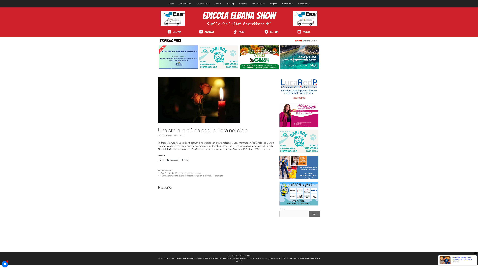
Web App (230, 3)
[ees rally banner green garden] (259, 57)
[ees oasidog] (298, 141)
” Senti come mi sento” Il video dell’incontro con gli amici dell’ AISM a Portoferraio (192, 176)
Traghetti (273, 3)
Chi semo (243, 3)
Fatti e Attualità (185, 3)
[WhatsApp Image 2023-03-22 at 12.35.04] (298, 89)
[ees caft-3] (178, 57)
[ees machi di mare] (298, 193)
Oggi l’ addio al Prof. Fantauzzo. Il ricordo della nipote (181, 173)
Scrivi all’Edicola (258, 3)
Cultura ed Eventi (202, 3)
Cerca (282, 209)
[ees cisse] (298, 167)
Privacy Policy (287, 3)
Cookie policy (303, 3)
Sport (216, 3)
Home (171, 3)
